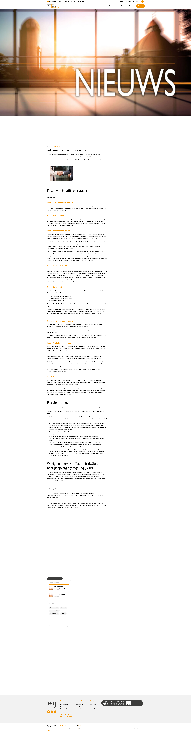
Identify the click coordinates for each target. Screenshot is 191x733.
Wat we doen (113, 6)
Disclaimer (80, 726)
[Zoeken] (142, 1)
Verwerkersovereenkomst (62, 728)
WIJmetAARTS (60, 726)
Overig (63, 613)
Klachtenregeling (74, 728)
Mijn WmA (135, 1)
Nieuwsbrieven (54, 613)
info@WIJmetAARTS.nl (55, 1)
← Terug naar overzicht (55, 579)
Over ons (103, 6)
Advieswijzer (54, 607)
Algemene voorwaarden (71, 726)
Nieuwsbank (57, 146)
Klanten (123, 6)
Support (122, 1)
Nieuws (131, 6)
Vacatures (128, 1)
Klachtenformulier (85, 728)
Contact (140, 6)
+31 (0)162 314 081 (70, 1)
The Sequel (141, 728)
